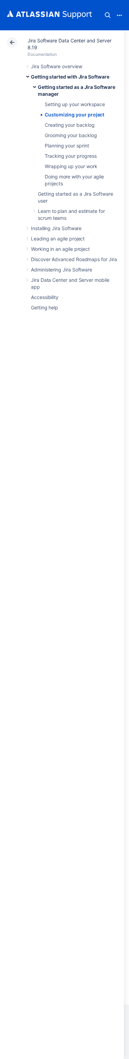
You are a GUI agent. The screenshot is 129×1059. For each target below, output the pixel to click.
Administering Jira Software (61, 270)
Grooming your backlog (71, 135)
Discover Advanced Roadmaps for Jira (74, 259)
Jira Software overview (56, 66)
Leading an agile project (58, 238)
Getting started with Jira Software (70, 77)
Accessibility (44, 297)
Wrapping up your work (71, 166)
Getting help (44, 307)
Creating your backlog (70, 125)
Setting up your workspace (75, 104)
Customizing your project (74, 114)
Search (107, 15)
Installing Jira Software (56, 228)
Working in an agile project (60, 249)
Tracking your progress (70, 156)
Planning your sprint (67, 145)
